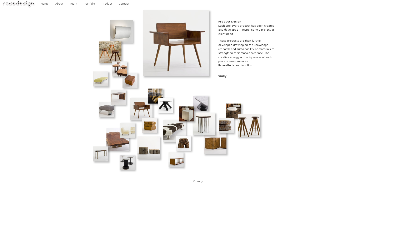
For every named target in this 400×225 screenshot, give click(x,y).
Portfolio (89, 3)
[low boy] (176, 159)
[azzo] (233, 111)
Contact (124, 3)
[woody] (183, 143)
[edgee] (117, 139)
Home (45, 3)
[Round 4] (165, 105)
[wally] (141, 109)
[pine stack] (226, 125)
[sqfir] (149, 125)
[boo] (100, 153)
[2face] (118, 97)
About (59, 3)
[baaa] (127, 130)
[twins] (215, 143)
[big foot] (106, 109)
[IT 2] (200, 103)
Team (73, 3)
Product (107, 3)
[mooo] (174, 131)
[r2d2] (130, 80)
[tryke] (110, 52)
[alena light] (121, 31)
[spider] (204, 124)
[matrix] (155, 96)
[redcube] (149, 147)
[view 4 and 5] (249, 125)
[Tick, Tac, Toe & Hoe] (119, 68)
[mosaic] (186, 113)
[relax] (100, 78)
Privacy (198, 181)
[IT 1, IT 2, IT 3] (127, 162)
